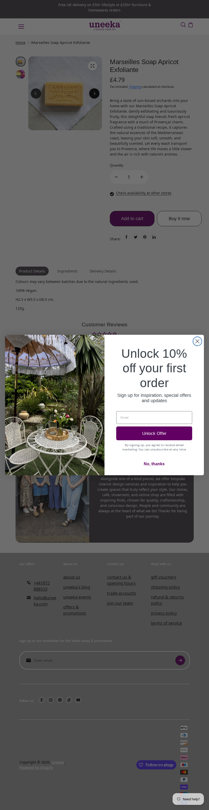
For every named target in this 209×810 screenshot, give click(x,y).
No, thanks (154, 464)
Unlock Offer (154, 433)
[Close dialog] (197, 341)
